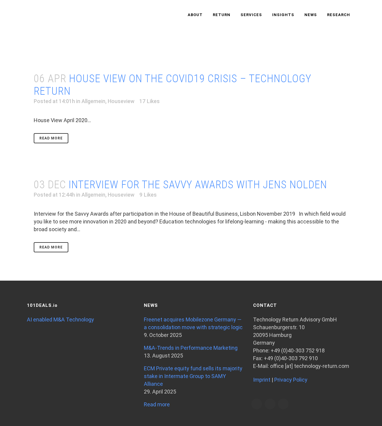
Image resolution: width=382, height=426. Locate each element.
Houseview (121, 101)
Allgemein (93, 101)
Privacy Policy (290, 380)
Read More (51, 138)
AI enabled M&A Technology (60, 319)
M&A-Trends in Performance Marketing (191, 348)
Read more (157, 404)
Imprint (261, 380)
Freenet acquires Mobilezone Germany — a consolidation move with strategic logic (193, 323)
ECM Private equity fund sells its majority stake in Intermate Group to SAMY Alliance (193, 376)
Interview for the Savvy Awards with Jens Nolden (198, 184)
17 (149, 101)
